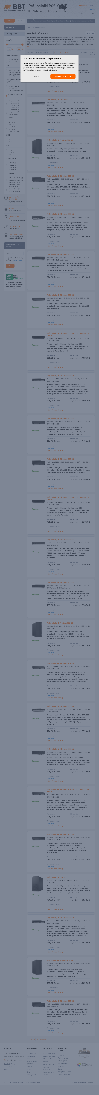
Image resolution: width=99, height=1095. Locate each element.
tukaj (55, 70)
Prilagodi (36, 76)
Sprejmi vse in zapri (63, 76)
